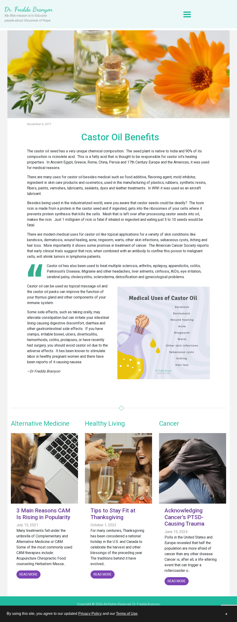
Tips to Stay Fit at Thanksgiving (112, 513)
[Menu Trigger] (187, 14)
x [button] (226, 614)
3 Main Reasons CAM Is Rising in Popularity (43, 513)
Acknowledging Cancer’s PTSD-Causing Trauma (184, 517)
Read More (28, 574)
